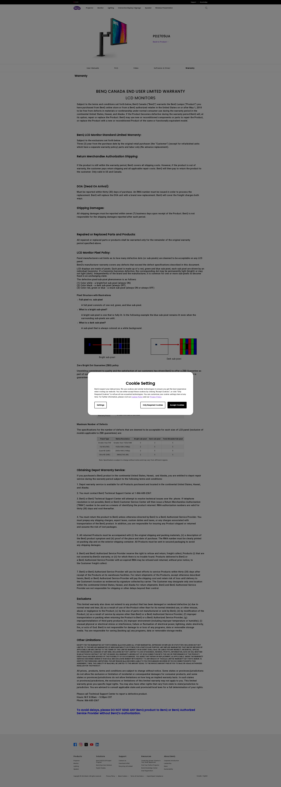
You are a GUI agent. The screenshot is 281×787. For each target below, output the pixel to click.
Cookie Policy (137, 397)
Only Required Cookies (153, 405)
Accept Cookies (177, 405)
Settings (100, 405)
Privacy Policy (155, 397)
